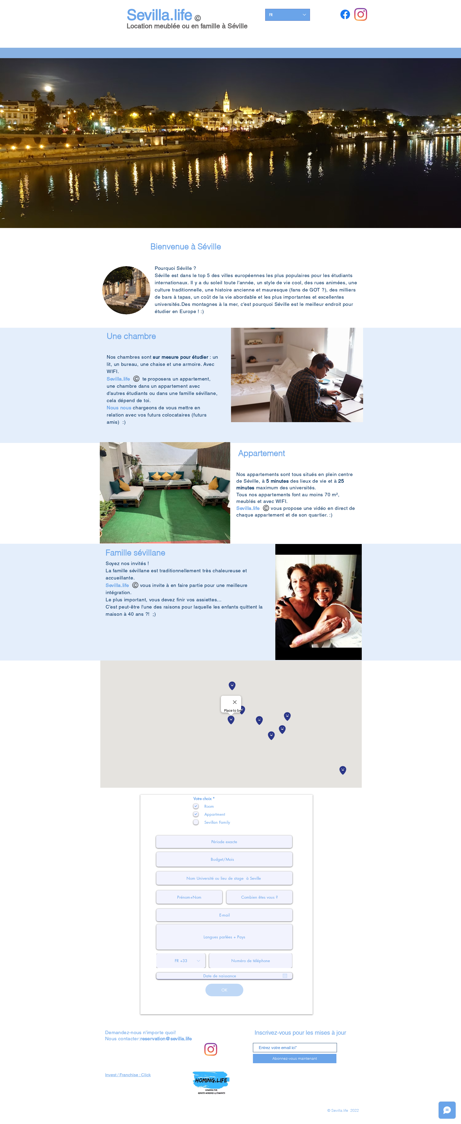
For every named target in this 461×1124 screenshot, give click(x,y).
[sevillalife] (345, 14)
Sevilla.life (159, 14)
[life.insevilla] (360, 14)
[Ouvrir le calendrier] (285, 976)
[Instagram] (210, 1049)
